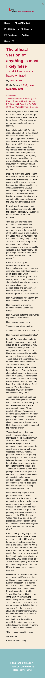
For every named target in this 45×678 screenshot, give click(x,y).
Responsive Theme (22, 670)
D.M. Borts (16, 80)
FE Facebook (10, 35)
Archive (25, 35)
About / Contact (22, 23)
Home (7, 23)
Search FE (9, 41)
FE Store (25, 29)
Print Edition (10, 29)
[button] (43, 5)
